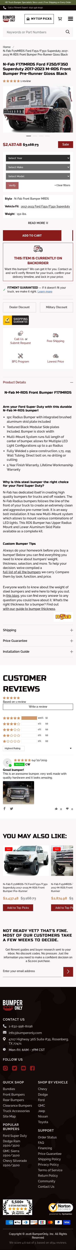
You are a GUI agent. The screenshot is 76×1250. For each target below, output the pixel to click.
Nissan (43, 1116)
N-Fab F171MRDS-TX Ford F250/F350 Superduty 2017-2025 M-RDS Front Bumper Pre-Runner (25, 888)
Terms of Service (50, 1170)
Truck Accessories (16, 1111)
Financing (45, 1148)
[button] (11, 81)
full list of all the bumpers (22, 572)
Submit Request (20, 343)
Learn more (45, 291)
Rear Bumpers (13, 1100)
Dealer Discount (19, 307)
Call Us (19, 339)
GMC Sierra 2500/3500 (11, 1153)
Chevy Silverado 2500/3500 (15, 1163)
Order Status (47, 1137)
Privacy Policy (48, 1164)
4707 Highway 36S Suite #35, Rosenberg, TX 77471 (39, 1041)
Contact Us (46, 1186)
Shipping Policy (49, 1159)
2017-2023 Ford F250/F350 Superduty (45, 206)
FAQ (41, 1143)
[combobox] (38, 32)
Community (46, 1181)
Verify (12, 185)
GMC (41, 1105)
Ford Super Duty (15, 1136)
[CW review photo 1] (18, 792)
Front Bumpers (14, 1094)
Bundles (9, 1089)
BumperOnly (40, 1233)
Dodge (43, 1094)
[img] (23, 760)
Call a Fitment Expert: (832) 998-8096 (25, 8)
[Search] (68, 32)
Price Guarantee (49, 1154)
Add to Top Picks (18, 907)
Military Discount (56, 307)
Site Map (9, 1116)
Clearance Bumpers (17, 1105)
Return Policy (48, 1175)
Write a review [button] (38, 706)
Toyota (43, 1122)
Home (7, 47)
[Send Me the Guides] (68, 972)
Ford (41, 1100)
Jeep (41, 1111)
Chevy (42, 1089)
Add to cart (32, 235)
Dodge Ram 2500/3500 (11, 1143)
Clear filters (62, 185)
